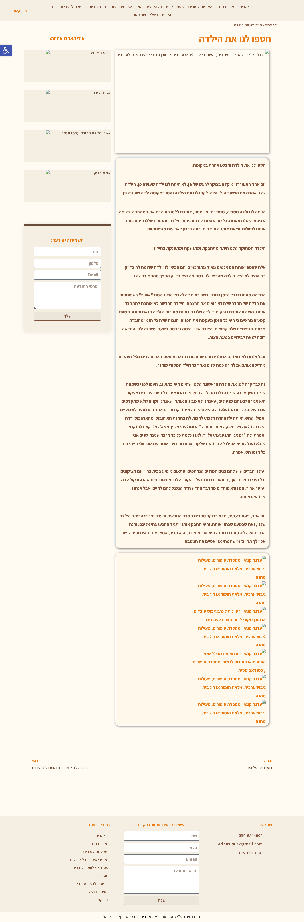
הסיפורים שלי (160, 14)
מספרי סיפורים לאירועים (164, 6)
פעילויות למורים (201, 6)
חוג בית (95, 6)
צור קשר (139, 14)
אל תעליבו (102, 92)
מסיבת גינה (226, 6)
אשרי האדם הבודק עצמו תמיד (86, 132)
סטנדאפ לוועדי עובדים (123, 6)
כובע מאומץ (101, 52)
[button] (6, 50)
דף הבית (246, 6)
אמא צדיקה (101, 172)
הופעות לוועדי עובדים (69, 6)
